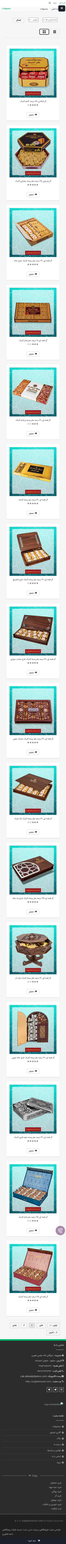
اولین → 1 (53, 1325)
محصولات (56, 1426)
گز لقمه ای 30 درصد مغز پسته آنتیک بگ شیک (33, 818)
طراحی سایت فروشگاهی (49, 1530)
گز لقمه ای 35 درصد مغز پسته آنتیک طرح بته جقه (33, 898)
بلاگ (59, 1438)
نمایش (31, 115)
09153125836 (44, 1366)
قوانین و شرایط (54, 1450)
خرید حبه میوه (55, 1487)
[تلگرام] (55, 1389)
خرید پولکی (56, 1492)
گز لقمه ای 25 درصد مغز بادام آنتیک (33, 1217)
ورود (59, 1462)
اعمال (18, 20)
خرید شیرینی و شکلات (52, 1504)
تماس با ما (56, 1456)
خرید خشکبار (55, 1483)
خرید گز (58, 1496)
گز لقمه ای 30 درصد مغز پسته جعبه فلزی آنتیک (33, 1137)
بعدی (14, 1325)
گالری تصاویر (55, 1432)
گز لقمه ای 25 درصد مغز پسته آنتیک (33, 1297)
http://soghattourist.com (38, 1382)
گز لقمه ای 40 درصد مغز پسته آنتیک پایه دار (33, 978)
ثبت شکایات (56, 1509)
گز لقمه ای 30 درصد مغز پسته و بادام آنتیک (33, 420)
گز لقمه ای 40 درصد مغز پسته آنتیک (33, 500)
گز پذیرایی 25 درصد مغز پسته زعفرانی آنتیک (33, 181)
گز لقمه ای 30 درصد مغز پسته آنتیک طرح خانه (33, 261)
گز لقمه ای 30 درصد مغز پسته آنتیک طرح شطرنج (33, 579)
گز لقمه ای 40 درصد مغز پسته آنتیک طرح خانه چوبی (33, 1057)
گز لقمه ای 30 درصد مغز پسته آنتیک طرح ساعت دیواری (33, 659)
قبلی (41, 1325)
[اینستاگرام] (61, 1389)
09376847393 (44, 1371)
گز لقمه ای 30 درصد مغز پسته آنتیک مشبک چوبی (33, 739)
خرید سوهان (56, 1500)
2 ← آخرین (53, 1332)
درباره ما (57, 1444)
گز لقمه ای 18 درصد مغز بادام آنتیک (33, 340)
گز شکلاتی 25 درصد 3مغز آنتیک (33, 101)
